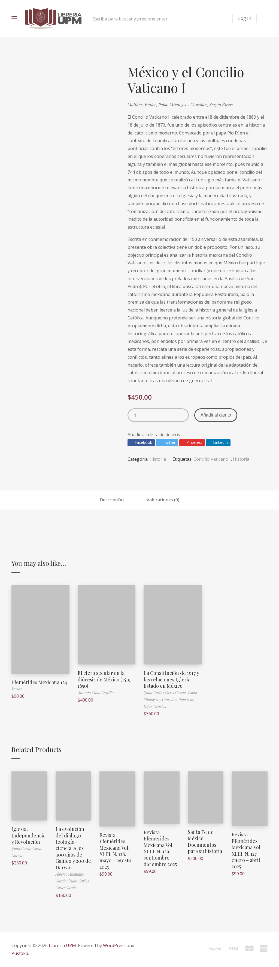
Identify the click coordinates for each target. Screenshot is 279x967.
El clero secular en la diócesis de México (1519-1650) (105, 679)
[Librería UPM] (53, 18)
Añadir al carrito (216, 415)
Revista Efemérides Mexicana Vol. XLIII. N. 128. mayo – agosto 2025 (115, 851)
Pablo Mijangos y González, (183, 104)
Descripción (112, 500)
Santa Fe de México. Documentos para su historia (205, 841)
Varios (16, 688)
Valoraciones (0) (163, 500)
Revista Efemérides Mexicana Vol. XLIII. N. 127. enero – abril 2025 (247, 850)
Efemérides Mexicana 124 (39, 682)
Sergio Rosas (221, 104)
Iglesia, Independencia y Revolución (28, 835)
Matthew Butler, (143, 104)
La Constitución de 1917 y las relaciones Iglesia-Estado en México (171, 679)
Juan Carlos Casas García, (166, 692)
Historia (158, 459)
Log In (244, 18)
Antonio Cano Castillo (96, 692)
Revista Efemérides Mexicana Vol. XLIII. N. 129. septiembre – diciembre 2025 (160, 848)
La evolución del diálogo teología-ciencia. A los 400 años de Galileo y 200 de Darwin (73, 848)
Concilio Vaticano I (212, 459)
